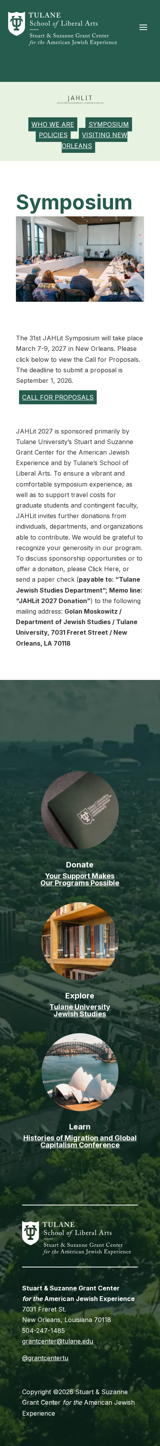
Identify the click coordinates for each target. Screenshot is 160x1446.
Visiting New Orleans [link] (94, 140)
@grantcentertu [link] (45, 1358)
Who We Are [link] (52, 124)
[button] (143, 27)
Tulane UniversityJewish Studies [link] (79, 1010)
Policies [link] (53, 135)
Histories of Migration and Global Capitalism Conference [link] (80, 1141)
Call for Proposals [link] (58, 397)
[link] (62, 43)
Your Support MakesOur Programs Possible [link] (79, 879)
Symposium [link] (109, 124)
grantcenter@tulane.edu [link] (57, 1341)
